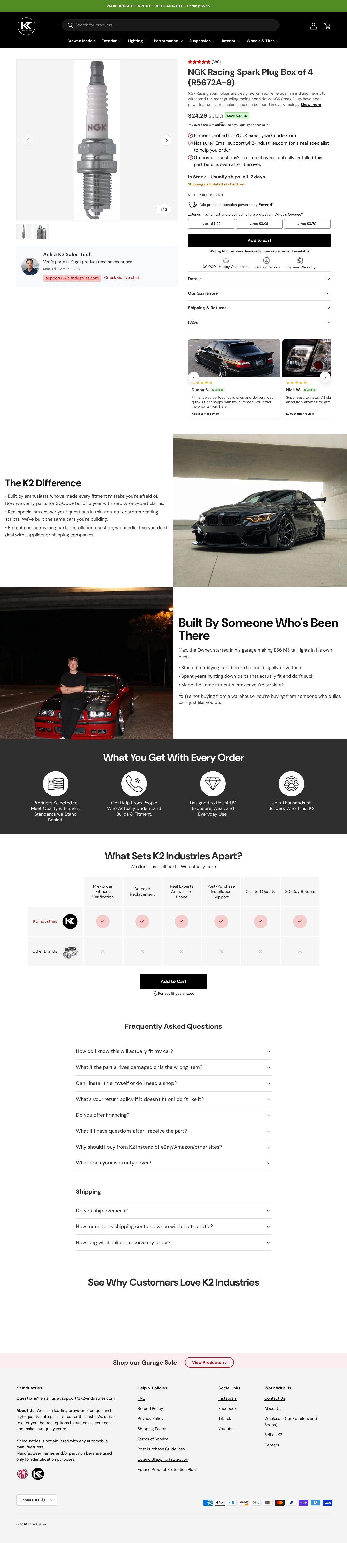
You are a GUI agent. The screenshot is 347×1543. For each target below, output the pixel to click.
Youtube (226, 1428)
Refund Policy (150, 1408)
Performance (166, 40)
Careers (271, 1445)
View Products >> (209, 1362)
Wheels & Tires (261, 40)
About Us (273, 1408)
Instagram (227, 1398)
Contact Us (274, 1398)
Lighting (135, 40)
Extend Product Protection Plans (168, 1469)
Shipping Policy (152, 1428)
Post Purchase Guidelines (161, 1449)
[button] (327, 26)
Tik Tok (224, 1418)
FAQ (141, 1398)
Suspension (200, 40)
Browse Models (81, 40)
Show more (311, 104)
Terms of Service (153, 1439)
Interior (228, 40)
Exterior (109, 40)
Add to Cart (174, 981)
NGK (191, 195)
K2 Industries (37, 1524)
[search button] (67, 26)
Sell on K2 (273, 1435)
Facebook (227, 1408)
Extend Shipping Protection (163, 1459)
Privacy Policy (151, 1418)
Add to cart (259, 240)
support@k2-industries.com (72, 278)
